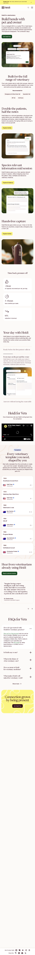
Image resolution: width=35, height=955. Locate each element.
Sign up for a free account (11, 633)
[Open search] (28, 7)
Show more (16, 684)
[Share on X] (25, 953)
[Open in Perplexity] (29, 950)
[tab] (17, 349)
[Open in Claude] (20, 950)
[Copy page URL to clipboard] (16, 953)
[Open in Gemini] (23, 950)
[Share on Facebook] (22, 953)
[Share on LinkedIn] (19, 953)
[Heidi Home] (6, 7)
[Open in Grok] (26, 950)
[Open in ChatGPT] (16, 950)
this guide (17, 642)
